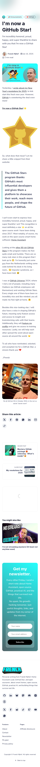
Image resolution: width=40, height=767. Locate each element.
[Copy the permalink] (4, 426)
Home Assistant (18, 240)
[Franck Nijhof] (4, 54)
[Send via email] (35, 419)
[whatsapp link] (4, 716)
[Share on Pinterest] (17, 419)
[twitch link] (29, 709)
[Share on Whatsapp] (23, 419)
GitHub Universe (17, 280)
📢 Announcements (15, 17)
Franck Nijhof (13, 54)
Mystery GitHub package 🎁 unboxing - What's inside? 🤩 (25, 452)
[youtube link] (35, 709)
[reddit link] (17, 709)
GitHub (5, 97)
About (4, 729)
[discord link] (29, 695)
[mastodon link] (23, 695)
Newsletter (6, 736)
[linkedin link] (10, 695)
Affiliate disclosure (27, 729)
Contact (5, 732)
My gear (5, 740)
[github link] (4, 695)
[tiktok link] (23, 709)
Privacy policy (7, 744)
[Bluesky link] (17, 695)
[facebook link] (10, 709)
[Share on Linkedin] (29, 419)
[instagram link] (35, 695)
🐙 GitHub (30, 17)
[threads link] (4, 701)
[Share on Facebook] (10, 419)
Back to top (21, 760)
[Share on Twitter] (4, 419)
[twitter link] (4, 709)
